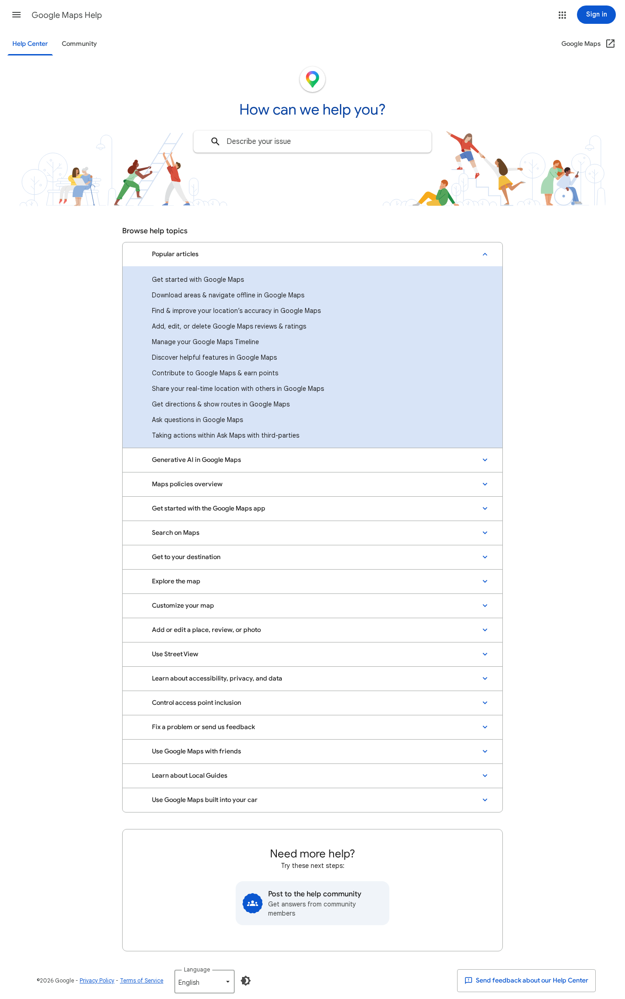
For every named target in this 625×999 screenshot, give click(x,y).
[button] (16, 15)
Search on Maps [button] (175, 533)
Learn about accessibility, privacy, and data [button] (217, 678)
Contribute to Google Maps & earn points (215, 373)
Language (197, 969)
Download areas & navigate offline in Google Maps (228, 295)
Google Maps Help (67, 15)
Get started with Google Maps (198, 279)
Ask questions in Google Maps (197, 420)
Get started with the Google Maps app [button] (208, 508)
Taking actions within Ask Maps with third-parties (225, 435)
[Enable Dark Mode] (246, 981)
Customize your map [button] (183, 605)
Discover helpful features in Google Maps (214, 357)
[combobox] (312, 142)
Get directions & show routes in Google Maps (221, 404)
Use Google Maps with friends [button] (196, 751)
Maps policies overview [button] (187, 484)
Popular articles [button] (175, 254)
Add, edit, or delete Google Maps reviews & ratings (229, 326)
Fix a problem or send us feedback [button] (203, 727)
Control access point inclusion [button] (196, 703)
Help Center (30, 44)
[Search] (215, 142)
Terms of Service (141, 980)
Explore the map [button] (176, 581)
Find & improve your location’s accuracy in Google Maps (236, 311)
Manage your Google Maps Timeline (205, 342)
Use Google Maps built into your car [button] (205, 800)
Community (79, 44)
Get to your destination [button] (186, 557)
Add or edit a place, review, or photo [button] (206, 630)
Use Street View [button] (175, 654)
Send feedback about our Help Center (531, 980)
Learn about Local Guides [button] (189, 775)
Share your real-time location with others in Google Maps (238, 388)
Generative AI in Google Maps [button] (196, 460)
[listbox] (204, 982)
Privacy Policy (97, 980)
